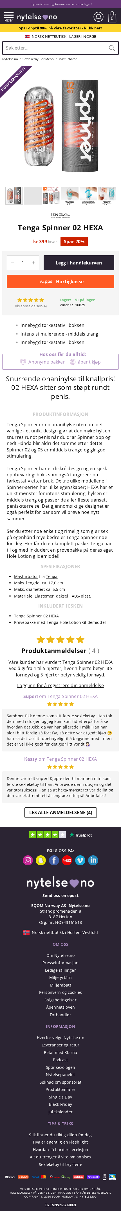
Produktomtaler (60, 1089)
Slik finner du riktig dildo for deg (60, 1134)
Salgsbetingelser (60, 999)
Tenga (52, 576)
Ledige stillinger (60, 970)
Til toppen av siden (60, 1205)
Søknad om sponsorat (60, 1082)
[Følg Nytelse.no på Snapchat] (41, 863)
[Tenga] (60, 220)
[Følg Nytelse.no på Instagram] (28, 863)
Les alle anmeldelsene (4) (60, 812)
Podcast (60, 1059)
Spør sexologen (60, 1067)
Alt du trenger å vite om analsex (60, 1157)
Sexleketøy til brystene (60, 1164)
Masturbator (26, 576)
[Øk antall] (33, 263)
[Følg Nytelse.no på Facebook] (54, 863)
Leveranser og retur (61, 1045)
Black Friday (60, 1104)
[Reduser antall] (12, 263)
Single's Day (60, 1097)
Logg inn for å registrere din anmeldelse (60, 685)
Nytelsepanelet (60, 1074)
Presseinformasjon (60, 962)
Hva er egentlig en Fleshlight (60, 1142)
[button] (5, 125)
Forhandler (60, 1014)
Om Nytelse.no (60, 955)
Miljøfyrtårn (60, 977)
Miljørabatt (60, 985)
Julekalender (60, 1111)
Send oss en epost (60, 895)
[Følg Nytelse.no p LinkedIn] (93, 863)
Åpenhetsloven (60, 1007)
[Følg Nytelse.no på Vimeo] (80, 863)
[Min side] (98, 17)
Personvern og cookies (60, 992)
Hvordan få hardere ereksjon (60, 1149)
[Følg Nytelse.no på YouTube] (67, 863)
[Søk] (112, 48)
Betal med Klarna (60, 1052)
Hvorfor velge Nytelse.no (60, 1037)
